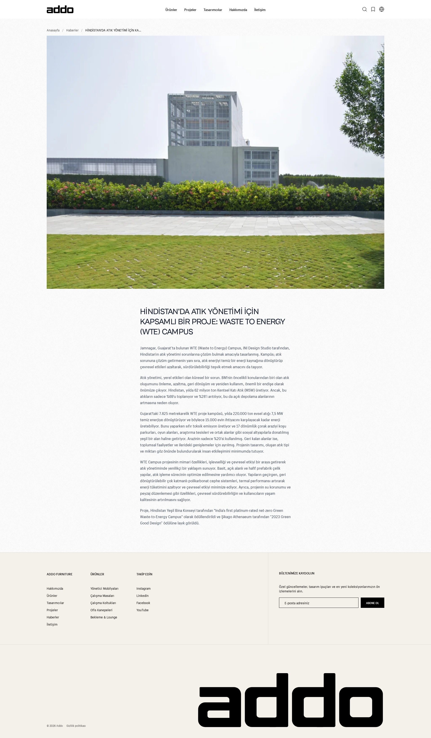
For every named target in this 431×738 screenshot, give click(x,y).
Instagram (143, 588)
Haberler (72, 29)
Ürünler (171, 9)
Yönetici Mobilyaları (104, 588)
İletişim (260, 9)
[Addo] (106, 9)
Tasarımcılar (213, 9)
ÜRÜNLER (97, 574)
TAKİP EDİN (144, 574)
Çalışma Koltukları (103, 602)
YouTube (142, 609)
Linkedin (142, 595)
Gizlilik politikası (76, 725)
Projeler (190, 9)
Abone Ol (372, 602)
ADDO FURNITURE (60, 574)
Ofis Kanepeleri (101, 609)
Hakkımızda (238, 9)
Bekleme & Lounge (103, 617)
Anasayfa (53, 29)
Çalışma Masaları (102, 595)
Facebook (143, 602)
